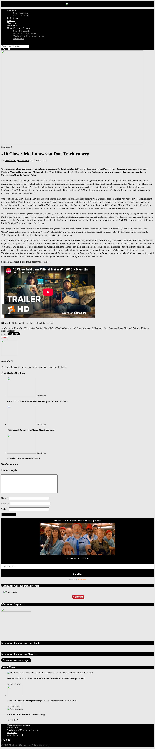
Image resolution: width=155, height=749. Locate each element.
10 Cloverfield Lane (10, 328)
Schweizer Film (20, 13)
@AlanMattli (23, 160)
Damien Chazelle (44, 328)
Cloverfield (30, 328)
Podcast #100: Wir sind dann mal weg (26, 714)
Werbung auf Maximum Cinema (28, 36)
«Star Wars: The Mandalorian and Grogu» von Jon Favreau (37, 401)
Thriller (11, 331)
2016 (22, 328)
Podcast (11, 20)
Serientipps (12, 18)
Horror (72, 328)
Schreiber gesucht (21, 31)
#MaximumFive (20, 15)
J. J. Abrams (81, 328)
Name (5, 498)
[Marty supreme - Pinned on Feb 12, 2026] (10, 592)
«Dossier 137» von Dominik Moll (23, 458)
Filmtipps (11, 10)
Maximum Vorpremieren (24, 33)
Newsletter (12, 25)
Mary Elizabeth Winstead (130, 328)
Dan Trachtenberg (60, 328)
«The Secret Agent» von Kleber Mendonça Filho (31, 430)
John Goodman (111, 328)
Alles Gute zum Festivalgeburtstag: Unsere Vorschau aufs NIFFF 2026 (42, 700)
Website (5, 509)
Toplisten (11, 23)
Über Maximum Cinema (18, 28)
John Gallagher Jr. (95, 328)
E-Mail (5, 503)
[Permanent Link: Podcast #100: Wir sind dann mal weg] (15, 709)
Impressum (18, 38)
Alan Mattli (10, 160)
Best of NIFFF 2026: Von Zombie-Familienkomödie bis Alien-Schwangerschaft (45, 678)
